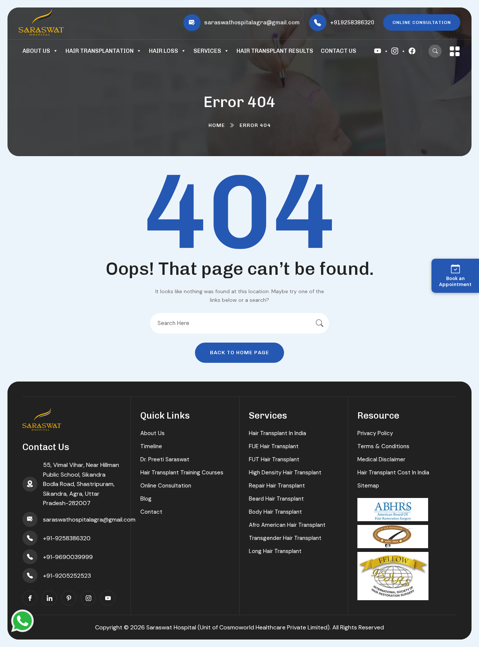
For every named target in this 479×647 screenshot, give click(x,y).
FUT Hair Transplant (274, 459)
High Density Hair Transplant (285, 472)
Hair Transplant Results (275, 51)
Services (207, 51)
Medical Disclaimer (381, 459)
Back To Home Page (239, 352)
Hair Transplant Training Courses (181, 472)
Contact (151, 512)
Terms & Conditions (383, 446)
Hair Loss (163, 51)
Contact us (338, 51)
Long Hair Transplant (275, 551)
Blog (146, 498)
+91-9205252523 (67, 576)
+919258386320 (352, 22)
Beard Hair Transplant (276, 498)
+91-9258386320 (67, 538)
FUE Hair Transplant (274, 446)
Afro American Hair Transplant (287, 525)
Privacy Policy (375, 433)
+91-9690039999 (68, 557)
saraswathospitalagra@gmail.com (252, 22)
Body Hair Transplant (275, 512)
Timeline (151, 446)
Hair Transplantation (99, 51)
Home (216, 125)
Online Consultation (165, 485)
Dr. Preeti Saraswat (164, 459)
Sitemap (368, 485)
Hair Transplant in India (277, 433)
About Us (36, 51)
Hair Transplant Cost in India (393, 472)
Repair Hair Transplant (277, 485)
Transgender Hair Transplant (285, 538)
